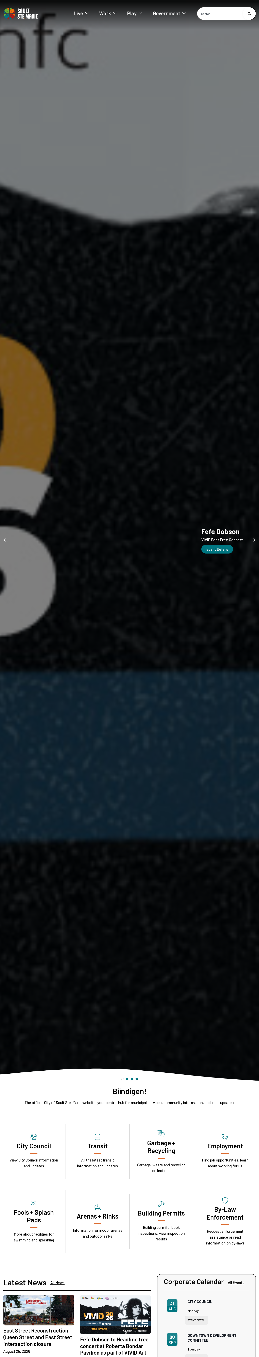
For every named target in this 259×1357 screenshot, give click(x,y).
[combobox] (226, 13)
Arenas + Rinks (97, 1216)
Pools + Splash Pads (34, 1216)
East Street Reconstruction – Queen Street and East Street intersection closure (37, 1337)
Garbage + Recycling (161, 1146)
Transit (98, 1146)
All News (57, 1282)
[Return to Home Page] (32, 13)
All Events (236, 1282)
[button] (4, 540)
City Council (34, 1146)
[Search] (249, 13)
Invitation (162, 549)
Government (166, 13)
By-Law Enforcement (225, 1213)
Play (132, 13)
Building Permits (161, 1213)
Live (78, 13)
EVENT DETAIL (196, 1320)
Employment (225, 1146)
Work (105, 13)
